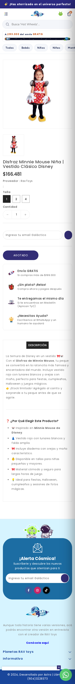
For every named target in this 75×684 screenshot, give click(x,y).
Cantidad (10, 206)
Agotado (20, 255)
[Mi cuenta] (61, 14)
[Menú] (6, 14)
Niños (41, 47)
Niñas (56, 47)
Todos (9, 47)
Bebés (26, 47)
